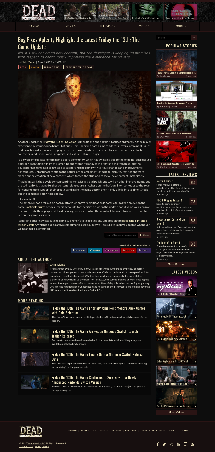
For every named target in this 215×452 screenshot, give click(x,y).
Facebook (79, 250)
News (23, 67)
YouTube (129, 250)
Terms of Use (26, 446)
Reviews (116, 430)
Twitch (145, 250)
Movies (85, 430)
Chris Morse (28, 61)
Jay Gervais (165, 76)
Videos (104, 430)
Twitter (96, 250)
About (173, 430)
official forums (36, 207)
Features (130, 430)
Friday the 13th (52, 67)
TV (94, 430)
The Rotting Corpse (168, 106)
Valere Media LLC (36, 443)
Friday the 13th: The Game (79, 67)
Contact (186, 430)
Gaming (35, 67)
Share (146, 235)
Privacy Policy (42, 446)
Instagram (112, 250)
